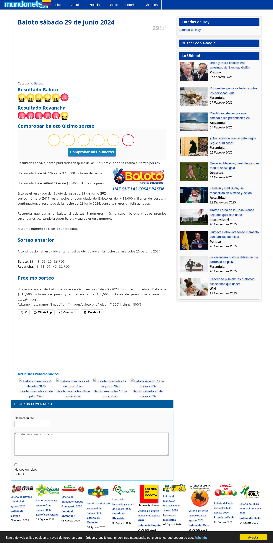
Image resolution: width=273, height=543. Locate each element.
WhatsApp (45, 312)
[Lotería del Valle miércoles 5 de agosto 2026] (225, 498)
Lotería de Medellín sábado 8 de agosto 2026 (98, 508)
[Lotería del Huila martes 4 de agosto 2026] (251, 499)
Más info (201, 537)
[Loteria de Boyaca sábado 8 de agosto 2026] (22, 491)
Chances (151, 5)
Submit (19, 474)
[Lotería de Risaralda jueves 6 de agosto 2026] (123, 494)
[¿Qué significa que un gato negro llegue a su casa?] (194, 155)
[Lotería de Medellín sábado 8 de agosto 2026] (98, 498)
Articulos (75, 5)
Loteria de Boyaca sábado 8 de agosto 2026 (21, 501)
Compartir (70, 312)
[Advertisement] (92, 55)
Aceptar (253, 537)
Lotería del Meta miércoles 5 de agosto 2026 (198, 515)
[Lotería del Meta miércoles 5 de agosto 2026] (200, 506)
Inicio (58, 5)
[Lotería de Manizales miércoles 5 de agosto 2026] (174, 491)
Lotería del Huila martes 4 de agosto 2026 (251, 508)
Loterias (131, 5)
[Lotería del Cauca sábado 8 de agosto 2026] (47, 495)
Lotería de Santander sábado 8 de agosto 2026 (72, 501)
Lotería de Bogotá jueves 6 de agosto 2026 (149, 515)
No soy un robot (25, 469)
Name (24, 418)
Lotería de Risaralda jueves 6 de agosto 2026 (123, 504)
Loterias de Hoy (190, 30)
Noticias (95, 5)
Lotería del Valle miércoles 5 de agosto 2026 (223, 508)
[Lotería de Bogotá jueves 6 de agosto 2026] (149, 506)
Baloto (113, 5)
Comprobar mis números (92, 152)
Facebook (94, 312)
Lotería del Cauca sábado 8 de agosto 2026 (46, 505)
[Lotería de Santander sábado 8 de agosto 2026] (72, 492)
